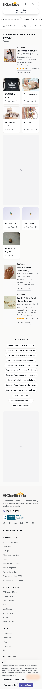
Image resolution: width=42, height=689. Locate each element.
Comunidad (7, 633)
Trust (5, 559)
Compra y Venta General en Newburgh (21, 390)
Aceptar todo (26, 685)
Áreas (5, 650)
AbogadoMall (8, 613)
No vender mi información (13, 580)
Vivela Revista (8, 622)
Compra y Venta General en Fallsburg (21, 355)
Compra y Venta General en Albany (21, 360)
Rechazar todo (10, 685)
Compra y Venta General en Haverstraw (21, 385)
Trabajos (6, 551)
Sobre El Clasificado (10, 542)
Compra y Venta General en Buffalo (21, 380)
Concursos (7, 638)
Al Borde (6, 617)
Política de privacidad (11, 568)
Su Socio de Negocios (11, 605)
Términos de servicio (11, 555)
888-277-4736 (12, 511)
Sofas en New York (21, 396)
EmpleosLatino (8, 601)
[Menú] (34, 4)
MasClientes (7, 609)
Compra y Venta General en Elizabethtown (22, 365)
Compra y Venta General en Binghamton (21, 375)
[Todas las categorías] (25, 4)
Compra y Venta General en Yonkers (21, 350)
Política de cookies (10, 572)
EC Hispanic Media (10, 592)
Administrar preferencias (14, 680)
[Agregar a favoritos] (16, 101)
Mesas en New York (21, 406)
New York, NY (15, 26)
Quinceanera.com (9, 596)
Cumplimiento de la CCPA (12, 576)
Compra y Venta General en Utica (21, 345)
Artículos (6, 642)
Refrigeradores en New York (21, 401)
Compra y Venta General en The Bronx (21, 370)
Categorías (7, 646)
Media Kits (7, 547)
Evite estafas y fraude (11, 563)
